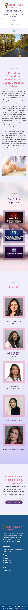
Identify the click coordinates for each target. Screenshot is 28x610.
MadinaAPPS (21, 608)
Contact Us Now (14, 502)
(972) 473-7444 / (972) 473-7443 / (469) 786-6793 (14, 19)
